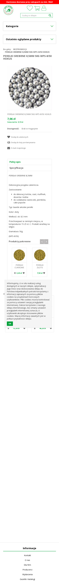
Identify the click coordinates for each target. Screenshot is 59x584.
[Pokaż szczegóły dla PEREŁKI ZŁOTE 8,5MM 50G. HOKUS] (40, 255)
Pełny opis (15, 161)
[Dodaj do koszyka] (15, 273)
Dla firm (27, 565)
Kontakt (27, 555)
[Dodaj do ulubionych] (24, 273)
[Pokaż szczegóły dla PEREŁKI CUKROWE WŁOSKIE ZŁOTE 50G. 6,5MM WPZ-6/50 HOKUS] (19, 255)
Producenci (27, 569)
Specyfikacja (16, 167)
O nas (27, 560)
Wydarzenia (27, 574)
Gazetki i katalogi (27, 579)
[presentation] (42, 241)
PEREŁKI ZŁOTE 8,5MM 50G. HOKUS (39, 269)
